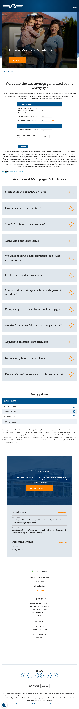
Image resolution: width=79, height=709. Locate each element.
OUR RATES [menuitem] (39, 626)
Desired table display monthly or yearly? (28, 136)
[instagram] (36, 675)
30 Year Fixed (10, 416)
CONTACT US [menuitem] (39, 638)
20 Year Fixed (10, 406)
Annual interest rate (27, 116)
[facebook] (23, 675)
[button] (39, 488)
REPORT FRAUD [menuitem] (40, 615)
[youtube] (42, 675)
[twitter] (29, 675)
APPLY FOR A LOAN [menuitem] (39, 629)
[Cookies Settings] (4, 705)
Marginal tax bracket (27, 120)
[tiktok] (49, 675)
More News (62, 512)
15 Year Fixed (10, 411)
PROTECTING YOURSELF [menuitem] (39, 606)
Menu (74, 7)
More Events (61, 542)
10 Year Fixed (10, 422)
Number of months (28, 131)
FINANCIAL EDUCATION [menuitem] (39, 603)
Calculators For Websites (15, 171)
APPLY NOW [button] (17, 60)
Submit (23, 146)
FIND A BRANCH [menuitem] (39, 632)
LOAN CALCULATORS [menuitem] (39, 612)
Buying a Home (18, 549)
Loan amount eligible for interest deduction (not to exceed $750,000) (28, 110)
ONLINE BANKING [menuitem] (39, 635)
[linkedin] (55, 675)
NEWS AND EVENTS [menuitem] (39, 609)
